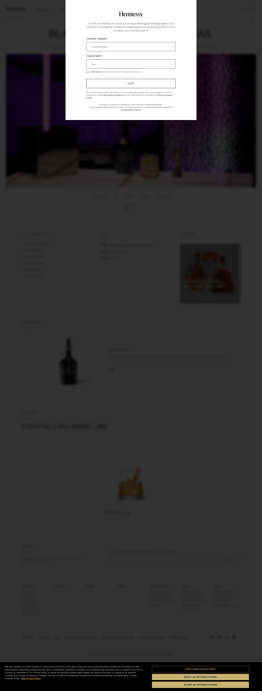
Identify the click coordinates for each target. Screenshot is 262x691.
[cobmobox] (131, 46)
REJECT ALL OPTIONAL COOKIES (200, 677)
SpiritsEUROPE (127, 109)
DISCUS (137, 109)
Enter (131, 83)
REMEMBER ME (96, 72)
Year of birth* (94, 56)
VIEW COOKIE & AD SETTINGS (200, 669)
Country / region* (96, 38)
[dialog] (131, 345)
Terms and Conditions (113, 95)
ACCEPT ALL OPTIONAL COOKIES (200, 684)
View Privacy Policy (31, 678)
